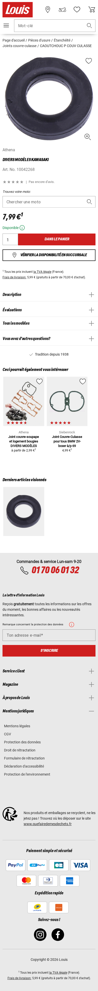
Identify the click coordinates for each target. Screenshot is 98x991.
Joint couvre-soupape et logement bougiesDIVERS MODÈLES (23, 441)
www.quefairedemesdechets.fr (48, 824)
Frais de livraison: (14, 277)
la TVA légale (42, 272)
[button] (89, 26)
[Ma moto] (62, 9)
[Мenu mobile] (6, 25)
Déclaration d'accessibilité (24, 766)
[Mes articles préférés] (77, 9)
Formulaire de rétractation (24, 758)
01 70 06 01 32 (55, 570)
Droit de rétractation (19, 750)
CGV (7, 734)
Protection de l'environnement (27, 774)
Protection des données (22, 742)
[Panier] (91, 9)
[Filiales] (48, 9)
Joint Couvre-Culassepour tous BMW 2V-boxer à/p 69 (67, 441)
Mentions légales (17, 726)
